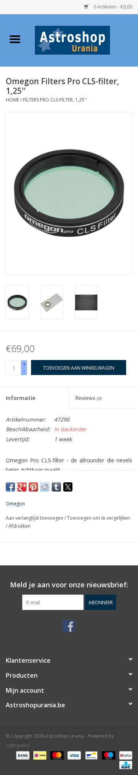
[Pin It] (33, 487)
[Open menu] (15, 39)
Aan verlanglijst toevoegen (35, 518)
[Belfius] (124, 755)
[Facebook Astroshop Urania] (69, 626)
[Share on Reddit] (44, 487)
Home (12, 100)
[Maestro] (108, 755)
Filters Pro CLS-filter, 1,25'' (55, 100)
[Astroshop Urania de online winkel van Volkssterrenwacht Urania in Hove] (84, 39)
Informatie (20, 398)
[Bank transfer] (22, 755)
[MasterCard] (56, 755)
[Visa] (73, 755)
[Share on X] (67, 487)
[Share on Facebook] (10, 487)
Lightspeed (18, 745)
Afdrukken (19, 526)
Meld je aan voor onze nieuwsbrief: (69, 585)
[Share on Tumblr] (56, 487)
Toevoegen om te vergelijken (98, 518)
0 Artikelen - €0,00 (112, 6)
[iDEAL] (39, 755)
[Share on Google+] (21, 487)
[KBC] (124, 764)
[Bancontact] (90, 755)
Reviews (88, 398)
